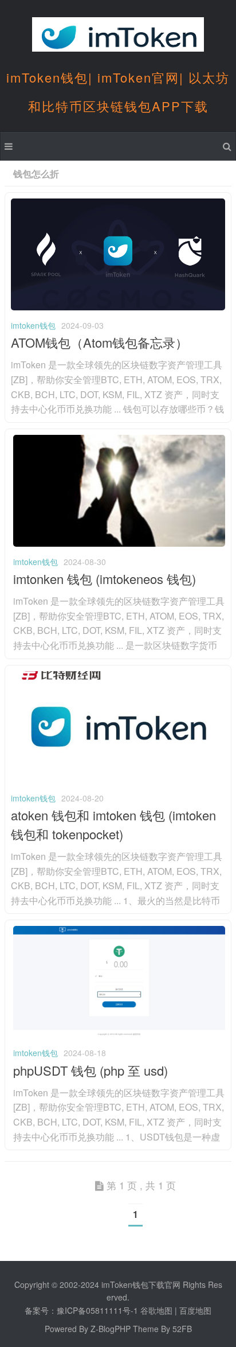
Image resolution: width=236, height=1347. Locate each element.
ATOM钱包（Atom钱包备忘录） (99, 342)
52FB (182, 1328)
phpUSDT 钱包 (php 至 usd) (90, 1070)
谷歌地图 (156, 1310)
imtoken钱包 (33, 325)
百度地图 (195, 1310)
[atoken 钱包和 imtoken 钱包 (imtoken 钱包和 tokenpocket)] (118, 779)
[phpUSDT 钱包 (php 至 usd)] (119, 1034)
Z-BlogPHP (111, 1328)
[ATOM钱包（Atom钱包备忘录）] (118, 307)
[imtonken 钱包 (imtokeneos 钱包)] (119, 543)
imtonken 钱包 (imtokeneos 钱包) (104, 578)
